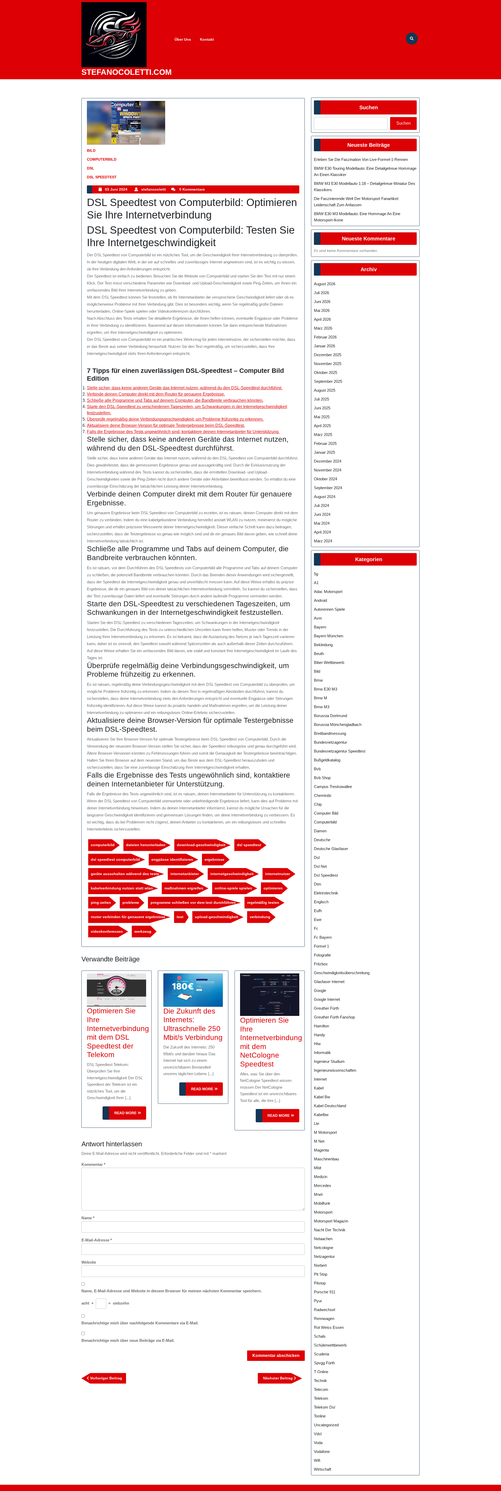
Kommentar (93, 1164)
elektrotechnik (326, 893)
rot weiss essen (329, 1327)
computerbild (101, 159)
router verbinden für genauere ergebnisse (128, 917)
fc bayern (323, 937)
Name (87, 1218)
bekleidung (323, 645)
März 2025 (323, 434)
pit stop (320, 1274)
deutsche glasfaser (331, 848)
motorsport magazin (331, 1221)
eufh (318, 910)
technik (320, 1380)
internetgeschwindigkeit (232, 874)
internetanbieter (184, 874)
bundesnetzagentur (330, 742)
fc (316, 928)
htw (317, 1043)
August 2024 (324, 496)
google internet (327, 999)
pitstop (320, 1283)
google (320, 990)
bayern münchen (328, 636)
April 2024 (322, 532)
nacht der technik (329, 1230)
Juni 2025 (322, 408)
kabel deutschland (330, 1106)
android (320, 600)
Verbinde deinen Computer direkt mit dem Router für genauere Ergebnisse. (156, 394)
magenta (321, 1150)
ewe (317, 919)
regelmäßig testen (263, 902)
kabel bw (322, 1097)
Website (88, 1262)
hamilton (321, 1026)
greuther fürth (326, 1008)
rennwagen (324, 1318)
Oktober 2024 (325, 479)
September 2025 (328, 381)
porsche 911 (324, 1292)
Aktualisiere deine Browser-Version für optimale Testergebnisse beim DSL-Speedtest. (166, 425)
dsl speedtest (102, 177)
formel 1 (321, 946)
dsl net (320, 866)
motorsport (323, 1212)
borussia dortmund (330, 715)
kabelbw (321, 1114)
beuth (319, 653)
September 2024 (328, 488)
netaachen (323, 1239)
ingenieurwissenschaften (335, 1070)
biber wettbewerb (329, 662)
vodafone (322, 1451)
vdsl (317, 1434)
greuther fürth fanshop (334, 1017)
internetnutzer (277, 874)
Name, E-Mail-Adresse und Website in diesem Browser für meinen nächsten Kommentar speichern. (171, 1291)
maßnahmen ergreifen (183, 888)
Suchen (368, 107)
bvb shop (322, 777)
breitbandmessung (330, 733)
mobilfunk (322, 1203)
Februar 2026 (325, 337)
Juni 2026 (322, 301)
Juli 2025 (321, 399)
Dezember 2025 (327, 355)
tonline (320, 1416)
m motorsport (325, 1132)
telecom (321, 1389)
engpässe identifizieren (172, 859)
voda (318, 1442)
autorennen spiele (329, 609)
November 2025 (327, 363)
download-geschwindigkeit (201, 845)
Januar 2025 (324, 452)
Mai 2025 (322, 417)
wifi (317, 1460)
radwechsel (324, 1309)
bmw (318, 680)
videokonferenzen (107, 931)
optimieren (273, 888)
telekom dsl (324, 1407)
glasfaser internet (329, 981)
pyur (318, 1301)
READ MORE (130, 1115)
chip (318, 804)
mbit (317, 1168)
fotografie (322, 955)
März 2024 (323, 541)
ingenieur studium (329, 1061)
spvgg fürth (324, 1363)
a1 (316, 582)
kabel (319, 1088)
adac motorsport (328, 591)
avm (318, 618)
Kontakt (207, 39)
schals (320, 1336)
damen (320, 831)
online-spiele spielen (233, 888)
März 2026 (323, 328)
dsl (90, 168)
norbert (320, 1265)
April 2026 (322, 319)
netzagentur (324, 1256)
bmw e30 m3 (325, 689)
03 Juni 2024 (116, 189)
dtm (317, 884)
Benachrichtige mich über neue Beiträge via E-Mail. (128, 1340)
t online (321, 1371)
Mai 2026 (322, 310)
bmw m (320, 698)
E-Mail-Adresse (96, 1240)
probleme (130, 902)
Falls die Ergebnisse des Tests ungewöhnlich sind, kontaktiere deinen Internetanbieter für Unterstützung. (183, 431)
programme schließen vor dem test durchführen (193, 902)
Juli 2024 (321, 505)
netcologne (323, 1247)
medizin (320, 1176)
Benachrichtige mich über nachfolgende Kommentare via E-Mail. (140, 1323)
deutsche (322, 840)
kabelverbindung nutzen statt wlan (122, 888)
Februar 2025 (325, 443)
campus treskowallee (333, 786)
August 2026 (324, 284)
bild (91, 150)
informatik (322, 1052)
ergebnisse (214, 859)
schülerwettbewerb (330, 1345)
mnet (318, 1194)
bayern (320, 627)
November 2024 (327, 470)
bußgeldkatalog (327, 760)
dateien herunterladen (145, 845)
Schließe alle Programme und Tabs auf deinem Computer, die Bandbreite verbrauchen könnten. (175, 400)
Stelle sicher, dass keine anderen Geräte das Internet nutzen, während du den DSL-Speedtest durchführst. (184, 388)
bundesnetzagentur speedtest (339, 751)
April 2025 (322, 425)
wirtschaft (322, 1469)
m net (319, 1141)
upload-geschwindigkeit (216, 917)
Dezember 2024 (327, 461)
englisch (321, 902)
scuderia (321, 1354)
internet (320, 1079)
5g (316, 574)
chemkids (322, 795)
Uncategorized (326, 1425)
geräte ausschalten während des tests (125, 874)
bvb (317, 769)
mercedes (322, 1185)
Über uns (183, 39)
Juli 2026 (321, 292)
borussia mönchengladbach (337, 724)
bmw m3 (321, 707)
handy (319, 1035)
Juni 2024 (322, 514)
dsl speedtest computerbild (115, 859)
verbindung (260, 917)
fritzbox (321, 964)
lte (316, 1123)
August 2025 (324, 390)
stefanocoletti (153, 189)
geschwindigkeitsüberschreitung (341, 973)
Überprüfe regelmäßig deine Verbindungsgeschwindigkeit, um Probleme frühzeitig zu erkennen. (175, 419)
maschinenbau (326, 1159)
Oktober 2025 (325, 372)
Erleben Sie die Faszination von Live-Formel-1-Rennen (361, 159)
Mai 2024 (322, 523)
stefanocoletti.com (126, 72)
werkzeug (142, 931)
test (180, 917)
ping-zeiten (101, 902)
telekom (321, 1398)
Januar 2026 (324, 346)
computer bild (326, 813)
